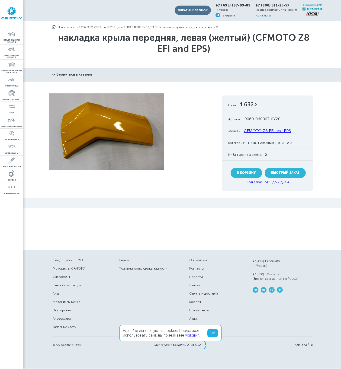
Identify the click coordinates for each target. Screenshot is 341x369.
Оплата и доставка (203, 294)
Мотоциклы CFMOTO (69, 268)
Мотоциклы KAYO (66, 302)
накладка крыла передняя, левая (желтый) (190, 27)
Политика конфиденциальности (143, 268)
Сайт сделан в (180, 345)
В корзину (246, 173)
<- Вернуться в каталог (72, 74)
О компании (198, 260)
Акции (194, 319)
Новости (196, 277)
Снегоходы (61, 277)
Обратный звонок (193, 10)
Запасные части (68, 27)
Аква (56, 294)
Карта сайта (304, 344)
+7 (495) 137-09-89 (233, 5)
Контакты (263, 15)
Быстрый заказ (285, 173)
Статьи (194, 285)
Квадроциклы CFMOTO (70, 260)
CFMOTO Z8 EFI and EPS (97, 27)
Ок (212, 333)
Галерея (195, 302)
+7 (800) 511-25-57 (272, 5)
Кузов (119, 27)
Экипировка (62, 310)
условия (192, 335)
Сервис (124, 260)
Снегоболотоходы (67, 285)
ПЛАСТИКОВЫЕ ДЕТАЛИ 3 (143, 27)
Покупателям (199, 310)
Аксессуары (62, 319)
